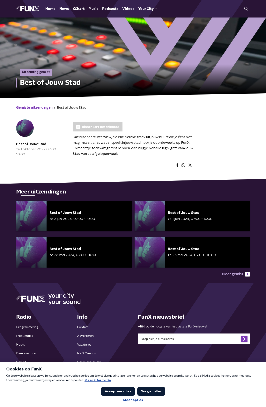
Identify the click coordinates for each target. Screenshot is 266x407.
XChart (79, 9)
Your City (146, 9)
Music (93, 9)
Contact (83, 327)
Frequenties (24, 335)
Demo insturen (26, 353)
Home (50, 9)
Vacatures (84, 344)
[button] (246, 8)
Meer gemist (232, 274)
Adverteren (85, 335)
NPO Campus (86, 353)
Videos (128, 9)
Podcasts (110, 9)
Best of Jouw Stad (31, 144)
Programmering (27, 327)
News (64, 9)
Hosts (20, 344)
